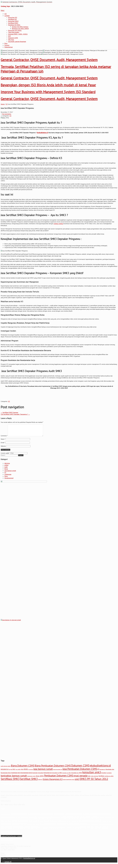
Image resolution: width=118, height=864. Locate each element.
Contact (6, 45)
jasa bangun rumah (10, 471)
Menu (2, 10)
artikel (6, 465)
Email (3, 442)
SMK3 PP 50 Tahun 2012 (94, 779)
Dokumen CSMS (13, 38)
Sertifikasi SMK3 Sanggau (9, 412)
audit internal (4, 766)
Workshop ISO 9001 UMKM (20, 28)
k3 (98, 769)
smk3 (77, 779)
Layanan (7, 16)
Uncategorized (8, 478)
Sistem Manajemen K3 (53, 779)
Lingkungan (7, 474)
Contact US (7, 862)
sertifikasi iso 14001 (109, 776)
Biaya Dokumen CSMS (22, 765)
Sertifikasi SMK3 (13, 23)
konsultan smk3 (91, 772)
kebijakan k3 (102, 769)
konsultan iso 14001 (66, 772)
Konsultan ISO (12, 17)
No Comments (6, 114)
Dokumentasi (8, 47)
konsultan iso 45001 (76, 773)
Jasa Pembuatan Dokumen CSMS (80, 768)
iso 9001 (13, 769)
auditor (9, 766)
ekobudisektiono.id (100, 765)
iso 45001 (24, 769)
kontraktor (109, 772)
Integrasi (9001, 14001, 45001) (18, 34)
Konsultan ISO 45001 (15, 30)
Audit (6, 467)
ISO (5, 14)
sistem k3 (40, 779)
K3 (7, 104)
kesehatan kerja (16, 773)
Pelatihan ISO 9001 (14, 25)
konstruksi (35, 773)
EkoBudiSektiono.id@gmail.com (15, 853)
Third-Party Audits (13, 32)
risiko (89, 776)
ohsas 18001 (40, 776)
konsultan (40, 773)
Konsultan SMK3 (13, 21)
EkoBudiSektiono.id (12, 855)
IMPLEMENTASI (5, 769)
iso (9, 769)
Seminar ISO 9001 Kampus (20, 27)
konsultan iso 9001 (57, 773)
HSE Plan (11, 40)
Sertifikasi (101, 776)
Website (3, 446)
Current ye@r (5, 453)
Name (3, 439)
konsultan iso (48, 773)
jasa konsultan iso (57, 769)
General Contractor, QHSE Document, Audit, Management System (49, 59)
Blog (5, 43)
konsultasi (103, 772)
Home (3, 104)
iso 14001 (18, 769)
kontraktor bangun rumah (14, 775)
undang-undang (58, 223)
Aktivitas (7, 463)
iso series (30, 769)
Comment (4, 436)
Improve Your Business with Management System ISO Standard (48, 91)
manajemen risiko (31, 776)
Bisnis (6, 469)
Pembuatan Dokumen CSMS (58, 775)
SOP (9, 36)
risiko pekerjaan (94, 776)
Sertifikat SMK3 (29, 779)
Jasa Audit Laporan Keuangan (17, 41)
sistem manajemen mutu (68, 779)
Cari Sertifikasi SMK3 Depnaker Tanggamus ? (15, 414)
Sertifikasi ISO (12, 19)
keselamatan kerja (26, 773)
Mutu (6, 476)
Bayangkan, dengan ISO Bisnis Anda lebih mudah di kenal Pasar (48, 85)
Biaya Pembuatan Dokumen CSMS (53, 765)
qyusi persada (80, 775)
